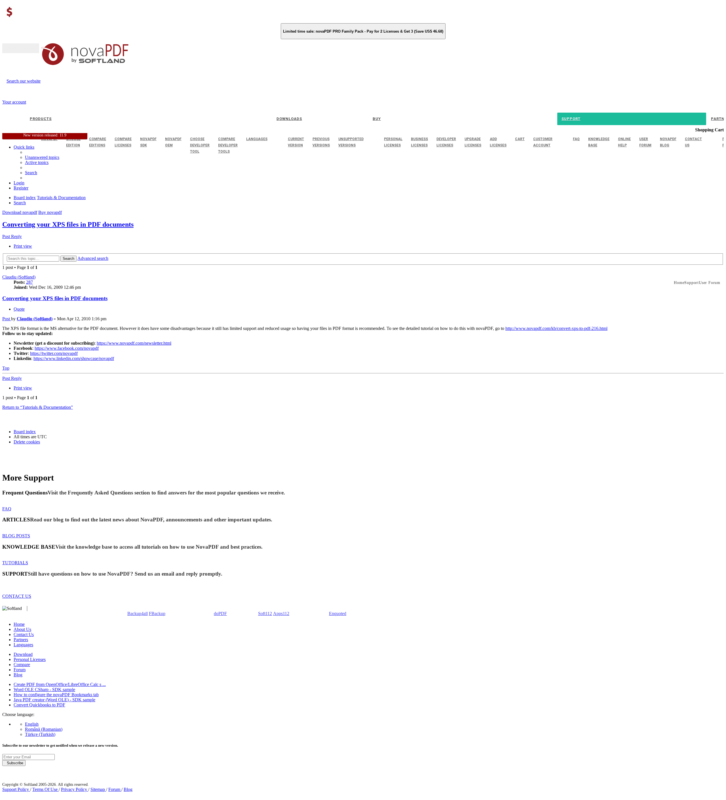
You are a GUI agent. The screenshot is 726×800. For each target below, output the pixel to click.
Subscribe (14, 763)
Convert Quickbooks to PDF (39, 704)
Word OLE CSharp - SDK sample (44, 689)
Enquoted (337, 613)
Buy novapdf (50, 212)
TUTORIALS (15, 562)
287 (29, 282)
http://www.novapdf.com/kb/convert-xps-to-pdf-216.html (556, 328)
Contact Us (24, 634)
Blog (18, 674)
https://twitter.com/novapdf (54, 353)
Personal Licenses (30, 659)
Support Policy (16, 789)
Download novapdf (19, 212)
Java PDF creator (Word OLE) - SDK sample (54, 699)
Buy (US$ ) (21, 48)
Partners (21, 639)
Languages (23, 644)
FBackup (157, 613)
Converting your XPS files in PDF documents (68, 224)
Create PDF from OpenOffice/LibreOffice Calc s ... (60, 684)
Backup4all (137, 613)
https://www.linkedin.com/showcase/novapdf (73, 358)
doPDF (220, 613)
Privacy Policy (74, 789)
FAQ (6, 508)
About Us (22, 629)
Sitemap (98, 789)
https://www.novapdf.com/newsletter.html (134, 343)
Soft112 (265, 613)
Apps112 (281, 613)
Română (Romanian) (43, 729)
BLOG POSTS (16, 535)
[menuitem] (36, 162)
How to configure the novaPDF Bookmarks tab (56, 694)
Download (23, 654)
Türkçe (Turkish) (40, 734)
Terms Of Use (45, 789)
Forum (20, 669)
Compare (22, 664)
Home (19, 624)
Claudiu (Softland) (18, 277)
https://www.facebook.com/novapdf (67, 348)
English (32, 724)
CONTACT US (16, 596)
